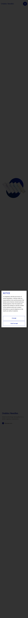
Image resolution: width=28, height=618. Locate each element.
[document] (14, 309)
